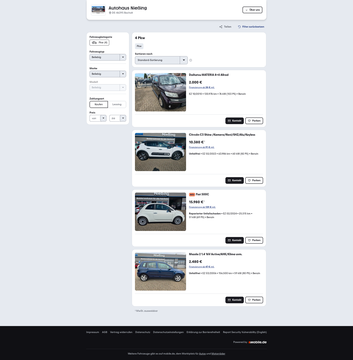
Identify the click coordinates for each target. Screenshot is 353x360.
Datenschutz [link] (142, 332)
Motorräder (218, 353)
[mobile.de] (258, 342)
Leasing (117, 104)
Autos (202, 353)
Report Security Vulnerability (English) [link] (245, 332)
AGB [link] (104, 332)
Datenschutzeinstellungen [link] (168, 332)
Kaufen (99, 104)
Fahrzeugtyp (97, 51)
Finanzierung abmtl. (202, 87)
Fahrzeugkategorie (101, 37)
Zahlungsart (97, 98)
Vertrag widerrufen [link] (121, 332)
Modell (94, 82)
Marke (93, 68)
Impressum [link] (92, 332)
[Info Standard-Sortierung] (190, 60)
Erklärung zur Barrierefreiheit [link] (203, 332)
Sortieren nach (143, 53)
